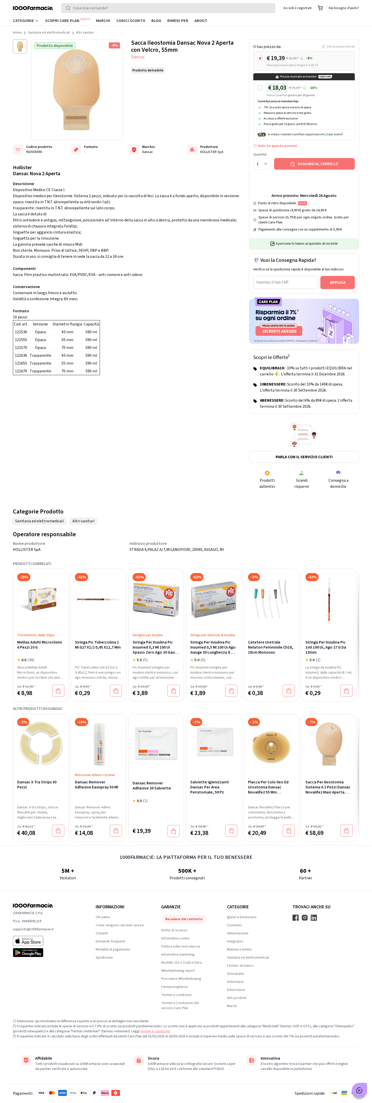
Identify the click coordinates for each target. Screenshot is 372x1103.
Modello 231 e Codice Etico (181, 962)
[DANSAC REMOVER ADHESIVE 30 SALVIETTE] (156, 741)
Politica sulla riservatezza (180, 946)
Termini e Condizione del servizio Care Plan (180, 1006)
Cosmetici (234, 925)
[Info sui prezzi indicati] (301, 58)
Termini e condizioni (176, 994)
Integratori (235, 941)
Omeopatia (235, 973)
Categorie (23, 20)
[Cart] (320, 8)
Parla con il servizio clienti (304, 457)
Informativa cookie (175, 938)
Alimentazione (238, 933)
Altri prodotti (236, 998)
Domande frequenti (110, 941)
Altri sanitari (85, 32)
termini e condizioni (155, 1031)
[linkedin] (314, 918)
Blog (156, 20)
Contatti (102, 933)
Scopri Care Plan (67, 20)
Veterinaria (235, 981)
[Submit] (69, 8)
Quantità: (260, 154)
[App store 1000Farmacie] (46, 941)
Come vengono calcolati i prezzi (120, 925)
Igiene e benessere (242, 917)
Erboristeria (236, 989)
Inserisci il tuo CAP (272, 282)
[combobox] (168, 8)
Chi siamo (103, 917)
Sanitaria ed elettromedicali (49, 32)
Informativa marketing (178, 954)
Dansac (138, 57)
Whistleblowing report (178, 970)
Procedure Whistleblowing (181, 978)
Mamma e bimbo (239, 949)
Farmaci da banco (240, 965)
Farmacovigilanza (174, 986)
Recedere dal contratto (184, 919)
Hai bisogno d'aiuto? (344, 8)
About (200, 20)
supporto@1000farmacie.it (33, 929)
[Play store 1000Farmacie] (46, 952)
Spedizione (104, 957)
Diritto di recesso (174, 930)
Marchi (103, 20)
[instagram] (305, 918)
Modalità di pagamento (113, 949)
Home (17, 32)
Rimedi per (177, 20)
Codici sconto (130, 20)
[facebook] (296, 918)
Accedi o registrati (297, 8)
